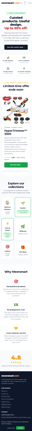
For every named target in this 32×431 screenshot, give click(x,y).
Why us (25, 3)
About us (4, 391)
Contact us (4, 394)
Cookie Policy (5, 402)
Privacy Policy (5, 396)
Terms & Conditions (7, 399)
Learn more (11, 428)
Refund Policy (5, 407)
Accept (20, 428)
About (30, 3)
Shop (20, 3)
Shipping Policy (6, 404)
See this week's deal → (16, 47)
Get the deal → (16, 165)
